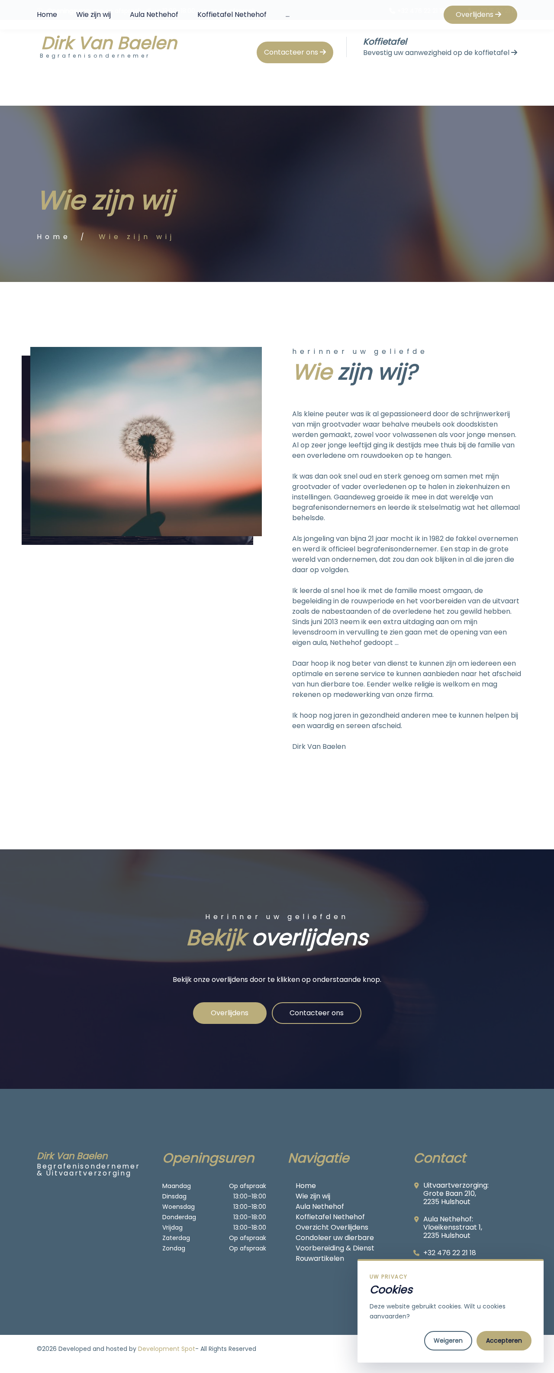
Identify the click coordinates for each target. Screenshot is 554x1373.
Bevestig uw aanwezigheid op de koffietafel (437, 53)
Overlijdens (475, 14)
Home (47, 14)
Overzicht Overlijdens (332, 1227)
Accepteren (504, 1340)
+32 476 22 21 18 (449, 1253)
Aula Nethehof (154, 14)
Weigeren (448, 1340)
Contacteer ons (292, 52)
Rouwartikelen (320, 1258)
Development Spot (166, 1348)
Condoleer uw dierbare (335, 1238)
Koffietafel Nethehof (232, 14)
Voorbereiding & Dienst (335, 1248)
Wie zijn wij (93, 14)
